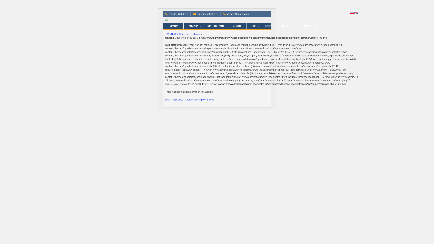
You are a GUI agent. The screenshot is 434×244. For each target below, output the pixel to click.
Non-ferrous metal (216, 26)
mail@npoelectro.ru (207, 14)
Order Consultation (239, 14)
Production (193, 26)
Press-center (287, 26)
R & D (253, 26)
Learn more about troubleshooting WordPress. (189, 99)
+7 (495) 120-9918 (178, 14)
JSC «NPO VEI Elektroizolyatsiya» (182, 34)
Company (174, 26)
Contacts (307, 26)
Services (237, 26)
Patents (268, 26)
